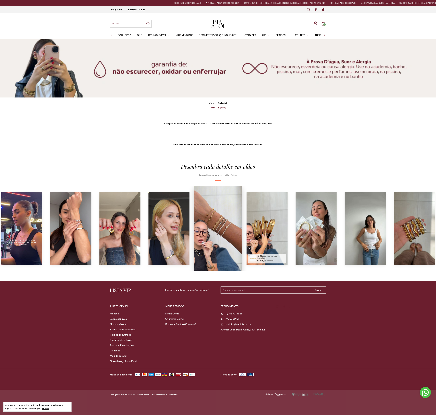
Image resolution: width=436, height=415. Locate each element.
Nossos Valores (119, 324)
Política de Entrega (120, 334)
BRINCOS (281, 35)
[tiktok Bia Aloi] (322, 10)
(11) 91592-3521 (233, 313)
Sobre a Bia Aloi (118, 318)
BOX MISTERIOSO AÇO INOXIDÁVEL (218, 35)
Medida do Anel (118, 355)
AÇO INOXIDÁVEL (157, 35)
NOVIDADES (249, 35)
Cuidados (115, 350)
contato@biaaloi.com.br (237, 324)
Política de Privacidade (123, 329)
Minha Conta (172, 313)
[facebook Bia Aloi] (315, 10)
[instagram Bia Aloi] (307, 10)
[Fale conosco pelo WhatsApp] (425, 392)
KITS (264, 35)
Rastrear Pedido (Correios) (180, 324)
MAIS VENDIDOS (184, 35)
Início (211, 103)
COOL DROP (124, 35)
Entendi (45, 408)
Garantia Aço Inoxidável (123, 361)
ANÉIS (318, 35)
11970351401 (231, 318)
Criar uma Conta (174, 318)
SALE (139, 35)
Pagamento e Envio (121, 340)
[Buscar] (147, 23)
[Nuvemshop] (275, 395)
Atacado (114, 313)
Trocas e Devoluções (122, 345)
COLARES (300, 35)
